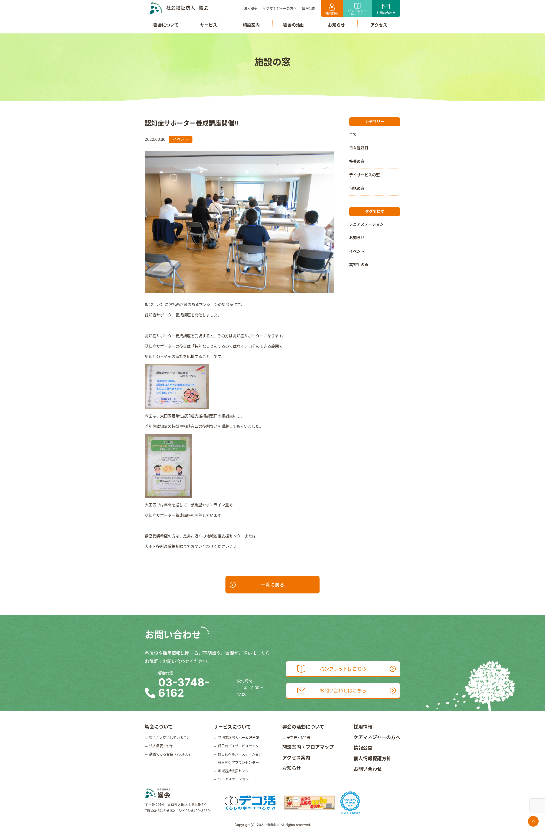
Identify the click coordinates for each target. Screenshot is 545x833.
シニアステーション (366, 224)
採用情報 (332, 13)
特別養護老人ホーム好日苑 (238, 737)
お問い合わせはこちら (343, 690)
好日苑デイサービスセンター (240, 746)
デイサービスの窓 (364, 175)
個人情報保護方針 (372, 758)
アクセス (378, 25)
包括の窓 (356, 188)
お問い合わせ (386, 13)
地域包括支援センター (235, 771)
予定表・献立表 (299, 737)
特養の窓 (356, 161)
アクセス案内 (296, 757)
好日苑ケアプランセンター (238, 762)
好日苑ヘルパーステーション (240, 754)
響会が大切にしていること (169, 737)
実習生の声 (358, 265)
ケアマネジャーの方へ (377, 737)
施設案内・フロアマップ (308, 747)
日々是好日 (358, 148)
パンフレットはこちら (357, 12)
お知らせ (356, 238)
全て (353, 134)
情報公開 (363, 748)
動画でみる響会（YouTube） (171, 754)
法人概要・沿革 (161, 746)
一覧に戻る (272, 584)
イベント (356, 251)
